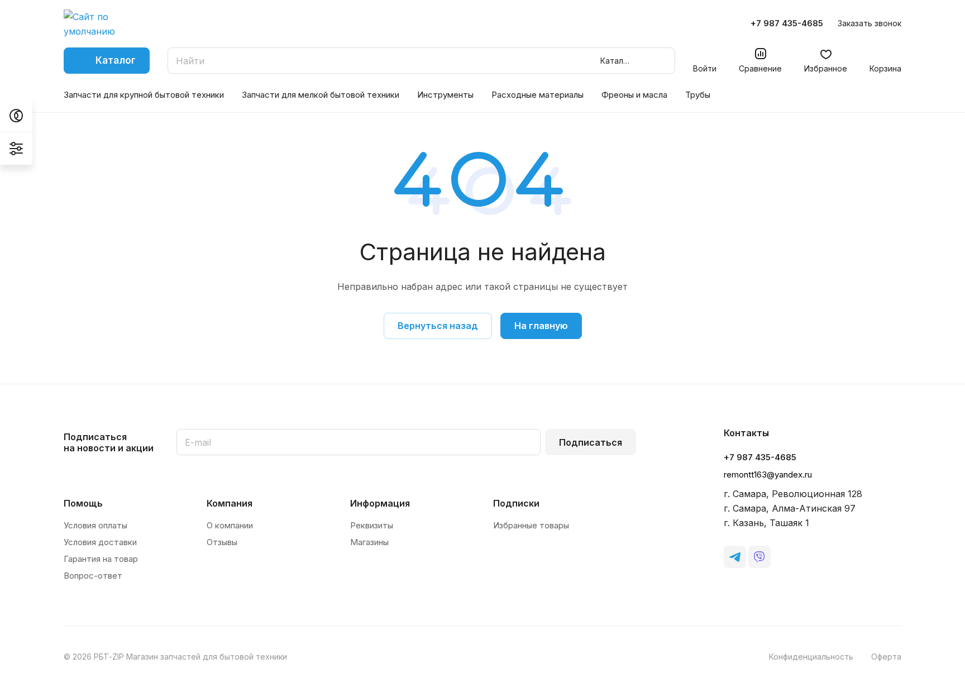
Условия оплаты (95, 525)
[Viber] (759, 557)
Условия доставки (100, 542)
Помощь (83, 503)
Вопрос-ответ (93, 575)
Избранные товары (531, 525)
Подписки (516, 503)
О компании (230, 525)
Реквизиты (371, 525)
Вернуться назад (438, 325)
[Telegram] (735, 557)
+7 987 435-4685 (787, 23)
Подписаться (590, 442)
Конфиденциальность (811, 656)
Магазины (369, 542)
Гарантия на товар (101, 559)
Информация (380, 503)
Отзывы (222, 542)
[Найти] (661, 60)
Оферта (886, 656)
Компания (229, 503)
